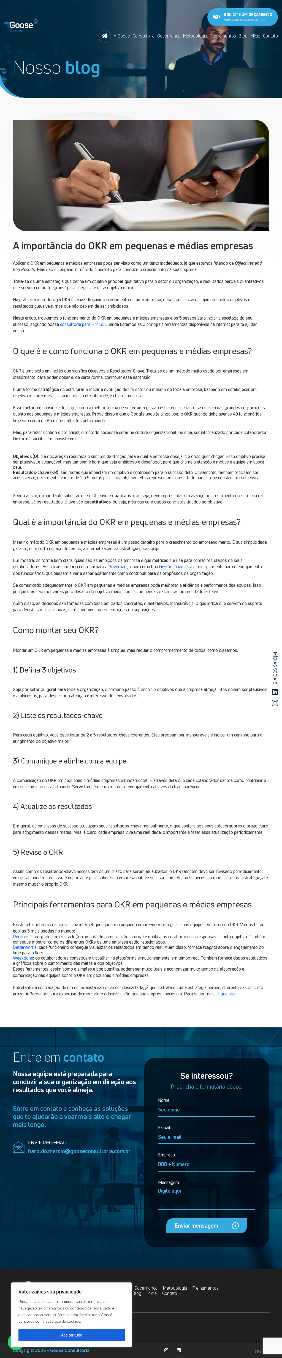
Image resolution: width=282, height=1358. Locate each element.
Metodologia (195, 36)
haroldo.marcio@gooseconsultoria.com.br (79, 1151)
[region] (71, 1314)
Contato (270, 36)
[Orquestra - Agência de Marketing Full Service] (262, 1350)
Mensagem (168, 1182)
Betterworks (25, 947)
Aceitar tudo (71, 1335)
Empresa (166, 1155)
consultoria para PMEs (81, 324)
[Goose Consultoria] (21, 24)
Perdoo (20, 937)
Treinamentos (223, 36)
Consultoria (143, 36)
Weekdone (23, 958)
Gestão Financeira (175, 567)
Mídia (255, 36)
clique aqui (226, 994)
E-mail (164, 1127)
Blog (243, 36)
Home (105, 36)
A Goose (122, 36)
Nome (163, 1100)
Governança (168, 36)
